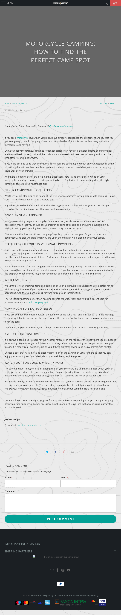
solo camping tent (38, 302)
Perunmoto (35, 595)
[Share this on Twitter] (47, 451)
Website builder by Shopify (85, 595)
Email (64, 477)
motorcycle (23, 137)
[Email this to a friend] (72, 451)
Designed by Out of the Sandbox (57, 595)
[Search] (106, 3)
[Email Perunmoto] (52, 570)
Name (8, 477)
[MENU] (2, 3)
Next (112, 103)
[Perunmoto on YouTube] (68, 570)
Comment (10, 491)
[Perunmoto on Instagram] (63, 570)
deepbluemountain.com (61, 125)
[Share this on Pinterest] (64, 451)
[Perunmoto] (60, 3)
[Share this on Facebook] (55, 451)
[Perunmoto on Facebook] (57, 570)
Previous (103, 103)
